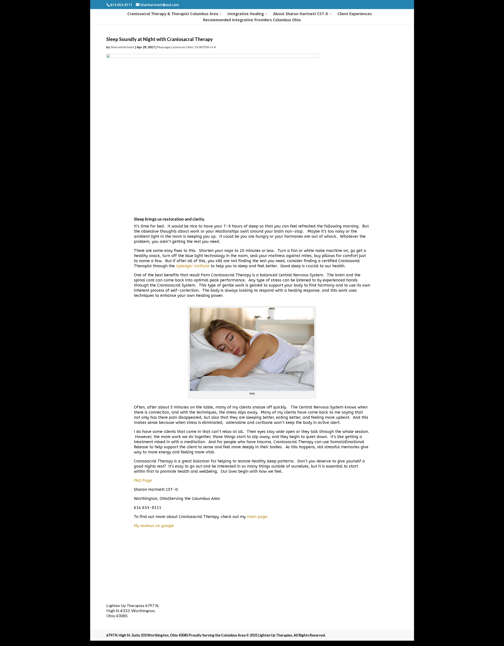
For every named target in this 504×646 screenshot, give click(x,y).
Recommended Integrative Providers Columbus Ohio (252, 20)
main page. (258, 516)
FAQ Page (143, 480)
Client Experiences (354, 14)
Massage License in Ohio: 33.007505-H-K (186, 47)
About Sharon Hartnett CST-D (300, 14)
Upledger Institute (192, 266)
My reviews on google (154, 525)
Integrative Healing (245, 14)
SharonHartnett (122, 47)
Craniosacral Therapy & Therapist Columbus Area (172, 14)
